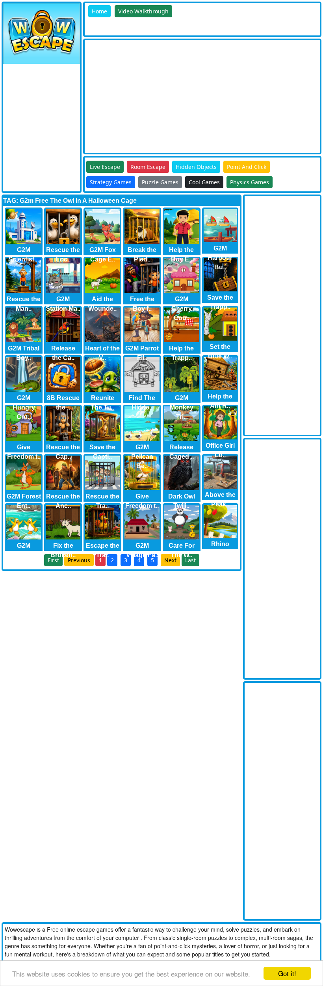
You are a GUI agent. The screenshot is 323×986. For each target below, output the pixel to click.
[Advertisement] (204, 95)
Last (190, 560)
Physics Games (249, 182)
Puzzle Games (160, 182)
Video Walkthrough (143, 11)
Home (99, 11)
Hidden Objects (196, 167)
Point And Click (246, 167)
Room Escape (147, 167)
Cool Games (204, 182)
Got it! (287, 973)
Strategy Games (111, 182)
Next (170, 560)
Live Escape (105, 167)
